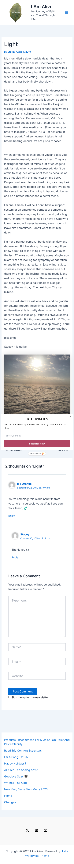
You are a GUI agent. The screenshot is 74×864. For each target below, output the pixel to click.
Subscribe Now (37, 443)
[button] (37, 419)
